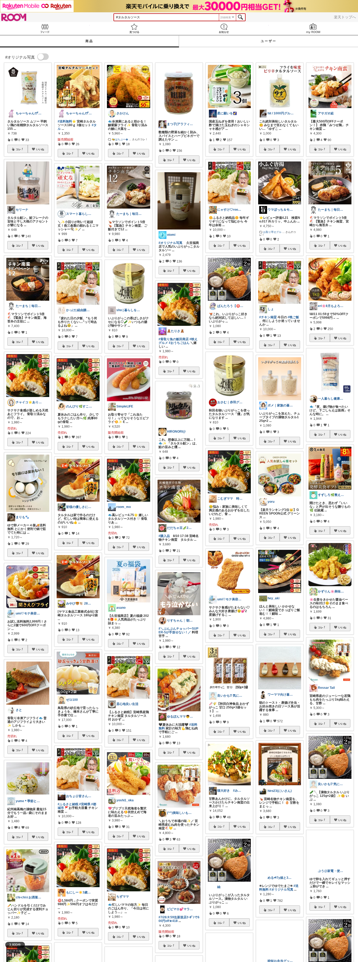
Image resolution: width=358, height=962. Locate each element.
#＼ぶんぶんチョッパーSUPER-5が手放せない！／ (178, 630)
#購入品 (164, 536)
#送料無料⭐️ (67, 121)
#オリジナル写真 (170, 243)
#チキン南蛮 (268, 317)
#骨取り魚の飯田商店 (174, 339)
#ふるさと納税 (68, 804)
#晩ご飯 (293, 317)
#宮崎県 (84, 804)
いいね (40, 149)
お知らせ (224, 28)
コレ (18, 149)
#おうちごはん (179, 343)
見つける (134, 28)
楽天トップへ (345, 17)
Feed (45, 28)
